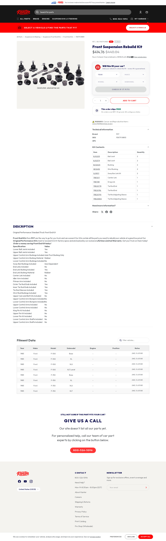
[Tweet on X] (102, 211)
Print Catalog (80, 521)
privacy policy (95, 537)
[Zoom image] (51, 75)
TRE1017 (96, 178)
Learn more (110, 2)
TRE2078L (97, 190)
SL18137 (96, 173)
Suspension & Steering (64, 19)
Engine (46, 19)
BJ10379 (96, 161)
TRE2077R (97, 186)
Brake (36, 19)
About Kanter (80, 492)
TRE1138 (96, 182)
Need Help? (80, 482)
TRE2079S (97, 195)
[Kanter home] (19, 27)
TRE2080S (97, 199)
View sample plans (140, 57)
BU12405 (96, 165)
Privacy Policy (81, 511)
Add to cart (129, 101)
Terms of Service (82, 516)
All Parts (19, 37)
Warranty (79, 507)
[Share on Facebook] (106, 211)
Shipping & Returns (82, 502)
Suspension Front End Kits (52, 37)
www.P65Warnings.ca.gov (102, 124)
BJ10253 (96, 156)
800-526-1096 (83, 450)
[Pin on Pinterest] (110, 211)
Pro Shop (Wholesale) (84, 526)
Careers (78, 497)
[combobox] (82, 12)
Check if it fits (121, 89)
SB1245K (96, 169)
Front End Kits (68, 37)
